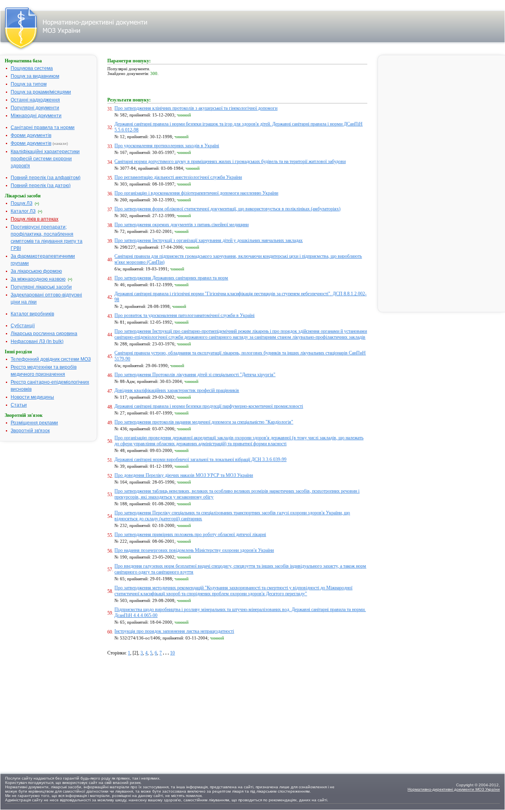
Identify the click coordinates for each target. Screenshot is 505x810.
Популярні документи (35, 108)
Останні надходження (35, 100)
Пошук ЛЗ (21, 203)
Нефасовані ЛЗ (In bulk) (37, 341)
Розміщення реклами (34, 423)
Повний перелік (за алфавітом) (45, 177)
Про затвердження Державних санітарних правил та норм (171, 278)
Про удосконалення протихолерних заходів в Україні (166, 145)
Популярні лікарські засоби (41, 287)
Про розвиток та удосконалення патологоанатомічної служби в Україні (184, 315)
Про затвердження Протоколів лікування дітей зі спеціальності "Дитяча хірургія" (194, 374)
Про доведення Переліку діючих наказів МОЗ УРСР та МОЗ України (183, 475)
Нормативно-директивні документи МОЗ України (454, 789)
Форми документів (31, 135)
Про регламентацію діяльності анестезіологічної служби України (178, 177)
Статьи (19, 405)
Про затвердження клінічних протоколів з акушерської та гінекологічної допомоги (195, 108)
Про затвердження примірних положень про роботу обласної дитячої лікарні (190, 534)
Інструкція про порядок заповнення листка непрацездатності (174, 631)
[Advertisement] (166, 711)
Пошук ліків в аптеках (34, 219)
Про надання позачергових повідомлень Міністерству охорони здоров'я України (194, 550)
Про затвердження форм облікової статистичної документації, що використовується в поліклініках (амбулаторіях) (227, 209)
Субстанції (23, 325)
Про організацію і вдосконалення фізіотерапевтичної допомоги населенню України (196, 193)
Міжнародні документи (36, 115)
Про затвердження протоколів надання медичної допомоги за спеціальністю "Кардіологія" (203, 422)
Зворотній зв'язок (30, 430)
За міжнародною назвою (38, 279)
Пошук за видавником (35, 76)
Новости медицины (32, 397)
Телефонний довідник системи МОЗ (51, 359)
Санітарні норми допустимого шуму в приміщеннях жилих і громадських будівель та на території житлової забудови (230, 161)
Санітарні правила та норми (43, 127)
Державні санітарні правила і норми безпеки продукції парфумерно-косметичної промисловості (208, 406)
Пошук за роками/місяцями (41, 92)
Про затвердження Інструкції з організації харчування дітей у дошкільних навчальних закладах (208, 240)
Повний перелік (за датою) (41, 185)
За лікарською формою (36, 271)
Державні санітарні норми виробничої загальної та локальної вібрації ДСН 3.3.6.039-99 (200, 459)
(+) (37, 204)
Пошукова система (32, 68)
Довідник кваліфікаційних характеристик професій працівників (176, 390)
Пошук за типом (29, 84)
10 (172, 653)
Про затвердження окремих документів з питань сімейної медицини (181, 224)
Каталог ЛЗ (23, 211)
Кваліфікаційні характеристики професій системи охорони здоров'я (45, 159)
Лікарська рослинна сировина (44, 333)
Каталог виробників (32, 314)
